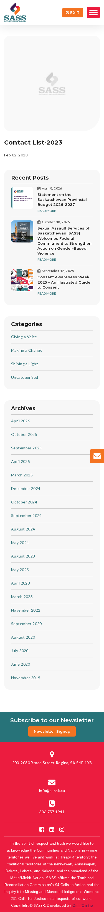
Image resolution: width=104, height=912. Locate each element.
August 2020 (23, 637)
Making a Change (26, 350)
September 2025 (26, 448)
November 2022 (25, 610)
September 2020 (26, 623)
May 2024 (20, 542)
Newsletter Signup (52, 731)
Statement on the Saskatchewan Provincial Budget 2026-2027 (62, 199)
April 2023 (20, 583)
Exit (75, 12)
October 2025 (24, 434)
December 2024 (25, 488)
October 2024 (24, 502)
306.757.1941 (52, 811)
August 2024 (23, 529)
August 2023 (23, 556)
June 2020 (20, 664)
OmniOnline (82, 905)
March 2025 (22, 475)
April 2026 (20, 420)
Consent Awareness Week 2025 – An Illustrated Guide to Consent (63, 282)
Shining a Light (24, 363)
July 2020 (20, 650)
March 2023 (22, 596)
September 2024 (26, 515)
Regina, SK (52, 762)
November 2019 (25, 677)
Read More (46, 210)
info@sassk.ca (52, 790)
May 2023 (20, 569)
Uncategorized (24, 377)
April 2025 (20, 461)
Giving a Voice (24, 336)
